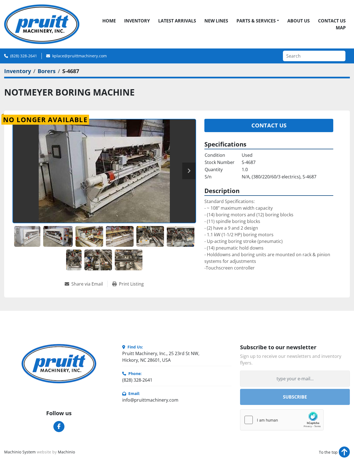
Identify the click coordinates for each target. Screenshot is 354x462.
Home (109, 21)
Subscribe (295, 397)
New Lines (216, 21)
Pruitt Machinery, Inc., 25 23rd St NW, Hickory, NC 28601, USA (160, 356)
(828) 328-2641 (23, 55)
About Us (298, 21)
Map (341, 28)
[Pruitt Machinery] (59, 363)
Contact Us (332, 21)
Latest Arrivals (177, 21)
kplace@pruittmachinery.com (79, 55)
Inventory (137, 21)
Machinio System (20, 452)
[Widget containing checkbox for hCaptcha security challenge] (282, 419)
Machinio (66, 452)
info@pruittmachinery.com (150, 400)
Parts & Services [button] (256, 21)
